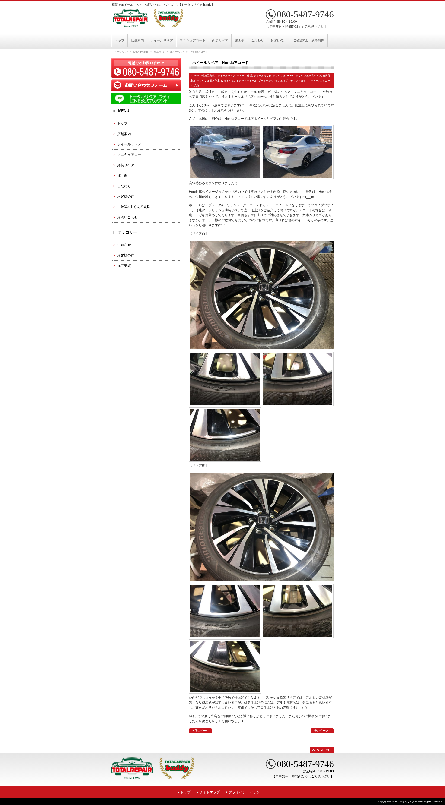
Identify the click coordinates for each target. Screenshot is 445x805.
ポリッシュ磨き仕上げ (209, 80)
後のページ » (322, 730)
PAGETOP (323, 750)
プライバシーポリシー (246, 792)
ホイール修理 (244, 75)
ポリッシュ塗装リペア (308, 75)
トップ (122, 123)
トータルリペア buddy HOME (131, 51)
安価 (196, 85)
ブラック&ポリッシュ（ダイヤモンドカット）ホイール (289, 80)
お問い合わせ (127, 217)
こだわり (124, 186)
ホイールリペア (226, 75)
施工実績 (159, 51)
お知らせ (124, 245)
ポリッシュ (279, 75)
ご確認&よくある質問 (134, 207)
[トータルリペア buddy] (148, 25)
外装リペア (125, 165)
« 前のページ (200, 730)
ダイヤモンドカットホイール (240, 80)
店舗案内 (124, 134)
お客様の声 (125, 196)
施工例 (122, 175)
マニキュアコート (131, 155)
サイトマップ (209, 792)
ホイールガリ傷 (262, 75)
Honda (290, 75)
